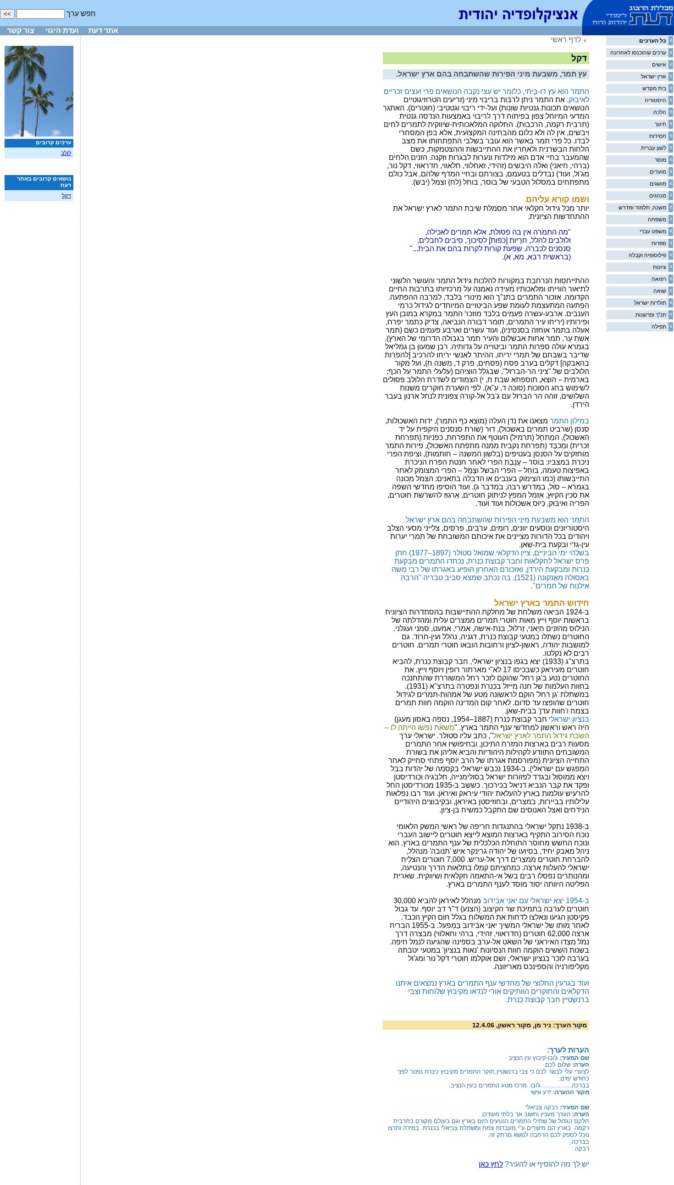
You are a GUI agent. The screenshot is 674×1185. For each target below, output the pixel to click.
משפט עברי (653, 231)
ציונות (659, 267)
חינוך (660, 124)
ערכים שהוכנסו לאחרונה (638, 52)
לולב (66, 153)
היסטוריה (655, 100)
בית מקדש (654, 88)
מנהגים (657, 195)
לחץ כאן (491, 1164)
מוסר (660, 160)
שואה (659, 291)
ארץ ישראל (653, 76)
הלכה (659, 112)
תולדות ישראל (650, 303)
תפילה (659, 327)
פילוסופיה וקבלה (647, 255)
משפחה (657, 219)
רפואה (659, 279)
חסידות (657, 136)
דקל (66, 195)
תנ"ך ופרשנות (650, 315)
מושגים (658, 184)
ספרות (659, 243)
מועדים (658, 172)
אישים (659, 64)
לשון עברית (653, 148)
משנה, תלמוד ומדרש (642, 207)
